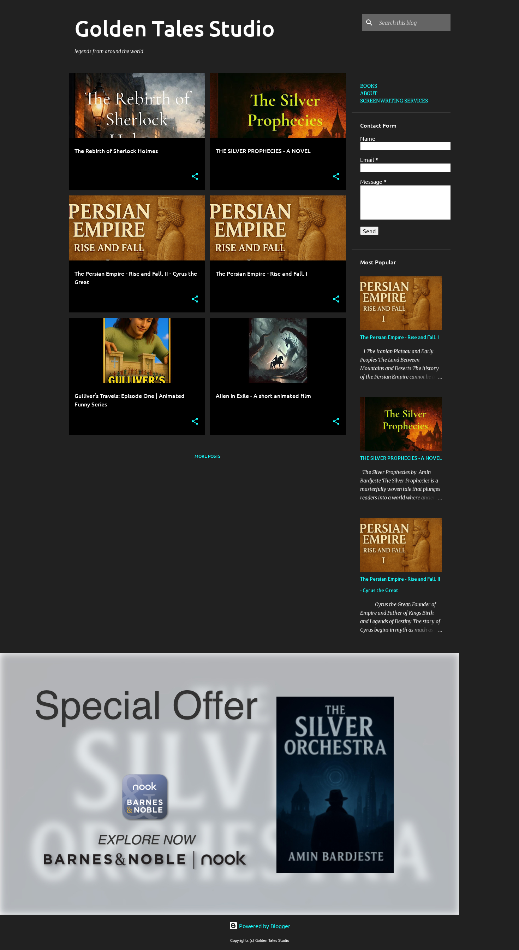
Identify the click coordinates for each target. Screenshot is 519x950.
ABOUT (368, 93)
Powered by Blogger (264, 925)
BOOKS (368, 86)
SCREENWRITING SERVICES (394, 101)
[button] (195, 177)
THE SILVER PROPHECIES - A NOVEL (401, 458)
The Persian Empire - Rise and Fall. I (399, 337)
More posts (207, 456)
